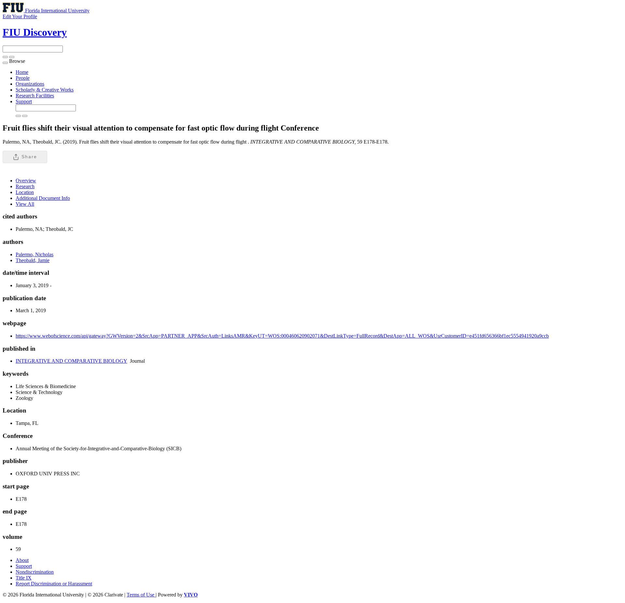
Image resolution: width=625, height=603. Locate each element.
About (22, 560)
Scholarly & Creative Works (45, 89)
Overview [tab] (26, 180)
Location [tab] (25, 192)
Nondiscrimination (35, 572)
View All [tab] (25, 204)
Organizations (30, 84)
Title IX (24, 578)
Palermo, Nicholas (34, 254)
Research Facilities (35, 95)
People (23, 78)
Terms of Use (141, 594)
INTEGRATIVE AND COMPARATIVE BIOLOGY (71, 361)
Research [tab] (25, 186)
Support (24, 101)
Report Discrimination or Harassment (54, 583)
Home (22, 72)
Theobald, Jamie (32, 260)
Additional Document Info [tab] (43, 198)
